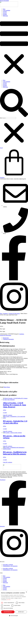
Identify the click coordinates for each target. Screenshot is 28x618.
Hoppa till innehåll (4, 0)
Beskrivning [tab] (6, 337)
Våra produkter (6, 10)
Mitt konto (5, 15)
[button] (14, 48)
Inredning (5, 313)
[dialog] (14, 604)
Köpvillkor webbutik (8, 564)
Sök (1, 118)
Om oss (5, 13)
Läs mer (8, 599)
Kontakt (5, 14)
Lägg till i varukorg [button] (7, 415)
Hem (4, 9)
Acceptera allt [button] (8, 611)
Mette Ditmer (7, 387)
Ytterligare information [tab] (8, 339)
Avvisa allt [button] (21, 611)
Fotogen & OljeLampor (14, 313)
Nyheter (5, 11)
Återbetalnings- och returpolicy (10, 566)
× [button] (26, 592)
